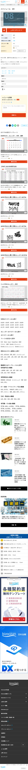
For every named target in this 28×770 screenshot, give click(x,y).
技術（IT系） (4, 382)
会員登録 (23, 2)
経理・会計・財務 (5, 357)
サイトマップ (4, 756)
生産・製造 (3, 399)
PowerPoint (15, 342)
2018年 (12, 325)
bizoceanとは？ (5, 709)
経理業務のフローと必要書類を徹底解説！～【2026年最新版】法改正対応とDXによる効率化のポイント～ (20, 445)
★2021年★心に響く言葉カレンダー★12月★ (14, 255)
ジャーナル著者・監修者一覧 (7, 717)
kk (4, 89)
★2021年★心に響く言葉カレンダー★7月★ (13, 226)
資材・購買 (10, 399)
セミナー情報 (4, 705)
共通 (14, 40)
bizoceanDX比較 (5, 689)
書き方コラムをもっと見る (14, 488)
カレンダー (4, 71)
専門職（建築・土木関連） (8, 406)
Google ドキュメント (15, 344)
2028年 (21, 322)
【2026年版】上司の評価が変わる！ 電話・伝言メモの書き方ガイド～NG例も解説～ (20, 462)
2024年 (7, 322)
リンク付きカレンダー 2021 (9, 284)
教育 (8, 372)
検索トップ (20, 4)
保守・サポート (5, 392)
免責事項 (3, 733)
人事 (11, 370)
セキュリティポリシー (6, 725)
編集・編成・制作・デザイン (17, 392)
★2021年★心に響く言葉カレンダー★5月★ (13, 197)
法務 (19, 357)
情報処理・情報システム (16, 389)
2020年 (7, 327)
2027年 (17, 322)
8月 (12, 73)
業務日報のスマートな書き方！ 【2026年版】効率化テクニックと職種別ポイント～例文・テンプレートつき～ (20, 428)
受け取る (23, 768)
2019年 (7, 325)
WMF (20, 342)
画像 (7, 344)
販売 (25, 380)
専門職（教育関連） (6, 411)
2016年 (21, 325)
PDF (2, 342)
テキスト (3, 344)
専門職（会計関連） (6, 408)
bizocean (3, 4)
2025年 (2, 322)
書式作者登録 (4, 713)
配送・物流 (17, 399)
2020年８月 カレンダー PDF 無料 (12, 136)
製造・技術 (24, 357)
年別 (9, 71)
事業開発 (3, 380)
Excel (9, 342)
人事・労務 (14, 357)
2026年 (2, 325)
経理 (14, 370)
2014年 (21, 327)
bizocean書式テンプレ (11, 4)
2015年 (17, 325)
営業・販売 (13, 354)
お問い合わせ (4, 752)
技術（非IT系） (5, 389)
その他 (5, 359)
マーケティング (21, 354)
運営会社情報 (4, 721)
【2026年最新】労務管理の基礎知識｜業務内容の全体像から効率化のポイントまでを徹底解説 (20, 478)
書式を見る (14, 161)
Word (5, 342)
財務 (17, 370)
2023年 (12, 322)
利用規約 (3, 737)
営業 (22, 380)
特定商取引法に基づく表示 (7, 745)
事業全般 (13, 372)
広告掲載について (5, 741)
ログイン (19, 2)
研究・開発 (15, 411)
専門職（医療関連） (21, 406)
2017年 (2, 327)
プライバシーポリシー (6, 729)
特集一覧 (14, 525)
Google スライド (19, 346)
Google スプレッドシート (7, 346)
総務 (7, 370)
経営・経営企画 (5, 354)
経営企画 (8, 380)
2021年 (13, 71)
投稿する (14, 115)
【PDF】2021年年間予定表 (9, 166)
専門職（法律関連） (17, 408)
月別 (9, 73)
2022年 (12, 327)
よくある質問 (4, 749)
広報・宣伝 (3, 372)
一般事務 (3, 370)
